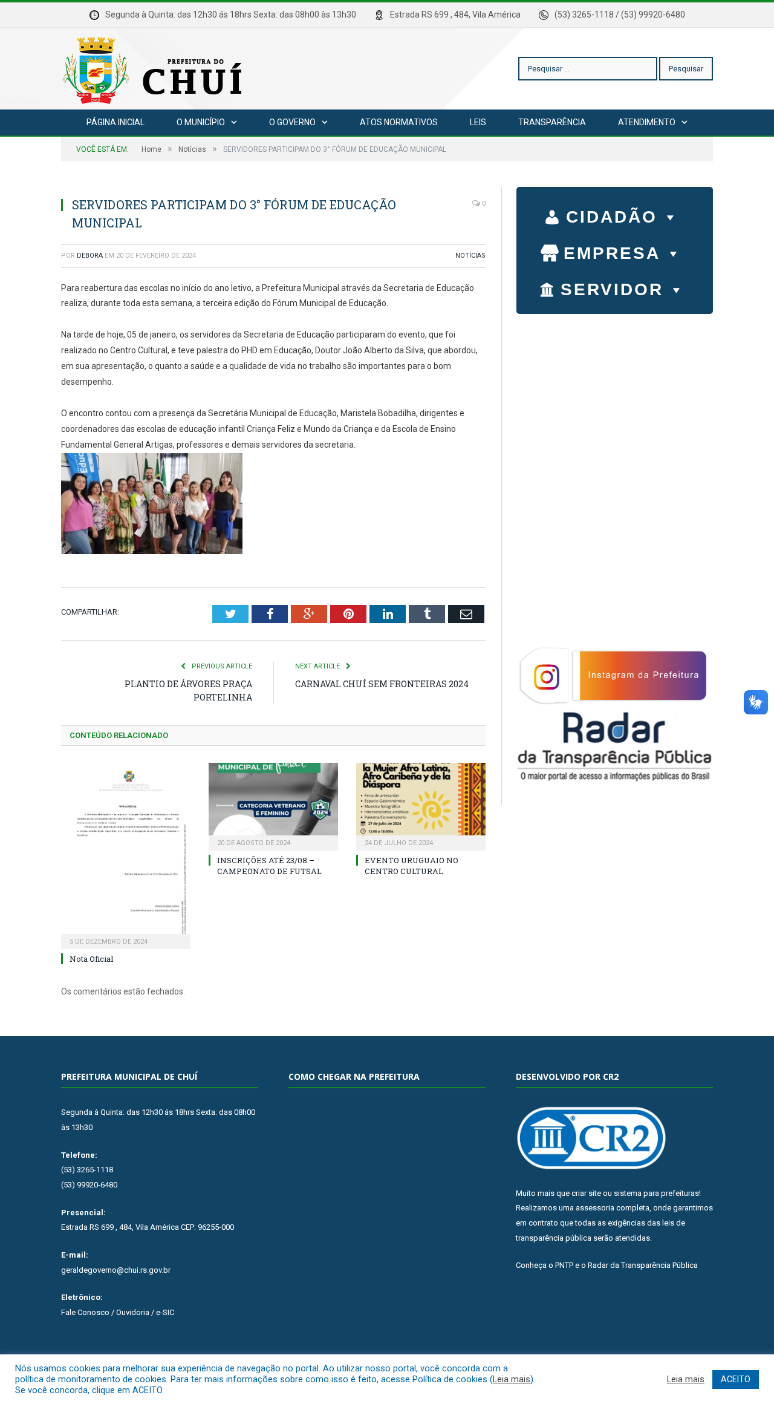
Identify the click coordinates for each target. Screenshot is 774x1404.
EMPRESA (612, 253)
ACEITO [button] (735, 1379)
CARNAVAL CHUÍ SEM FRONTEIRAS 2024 (382, 684)
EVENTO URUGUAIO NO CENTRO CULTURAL (411, 866)
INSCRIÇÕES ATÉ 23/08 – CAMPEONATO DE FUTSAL (269, 866)
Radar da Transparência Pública (643, 1265)
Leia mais (511, 1379)
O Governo (292, 122)
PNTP (564, 1265)
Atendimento (646, 122)
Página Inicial (115, 122)
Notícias (470, 256)
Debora (90, 256)
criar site (586, 1193)
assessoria (595, 1207)
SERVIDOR (612, 289)
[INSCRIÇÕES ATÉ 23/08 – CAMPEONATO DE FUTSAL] (273, 805)
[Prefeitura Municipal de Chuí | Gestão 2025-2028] (155, 69)
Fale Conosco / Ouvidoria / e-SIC (117, 1312)
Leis (478, 122)
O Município (201, 122)
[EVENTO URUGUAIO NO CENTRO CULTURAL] (421, 805)
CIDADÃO (611, 216)
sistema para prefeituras (656, 1193)
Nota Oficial (91, 958)
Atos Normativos (399, 122)
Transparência (552, 122)
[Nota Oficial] (125, 854)
